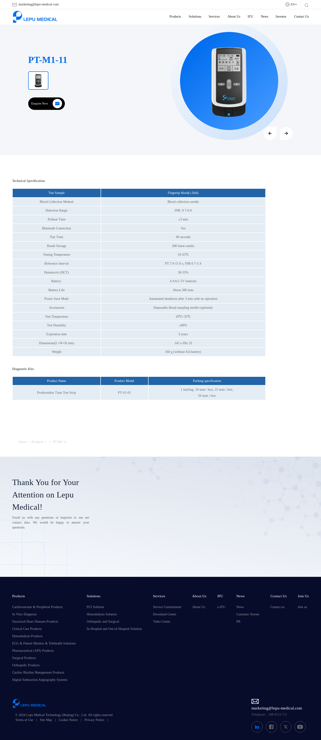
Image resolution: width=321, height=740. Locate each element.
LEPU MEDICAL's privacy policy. (185, 556)
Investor (281, 16)
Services (214, 16)
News (264, 16)
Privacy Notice (94, 720)
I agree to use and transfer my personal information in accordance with (175, 553)
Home (23, 442)
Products (175, 16)
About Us (233, 16)
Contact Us (301, 16)
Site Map (46, 720)
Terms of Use (24, 720)
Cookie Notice (68, 720)
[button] (270, 133)
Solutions (195, 16)
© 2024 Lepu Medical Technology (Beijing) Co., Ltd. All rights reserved (64, 715)
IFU (250, 16)
